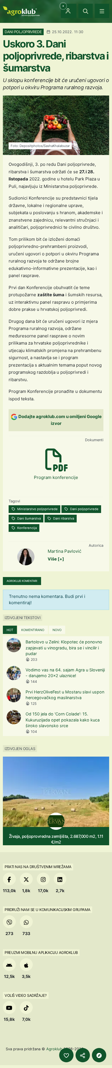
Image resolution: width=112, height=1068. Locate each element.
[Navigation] (102, 11)
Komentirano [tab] (32, 630)
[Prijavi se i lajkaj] (66, 1055)
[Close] (85, 11)
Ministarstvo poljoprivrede (37, 509)
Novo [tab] (57, 630)
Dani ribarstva (63, 518)
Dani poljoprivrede (84, 509)
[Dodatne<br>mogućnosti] (99, 1055)
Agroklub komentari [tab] (22, 580)
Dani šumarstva (28, 518)
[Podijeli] (83, 1055)
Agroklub (54, 1049)
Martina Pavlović (64, 551)
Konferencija (26, 528)
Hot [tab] (10, 630)
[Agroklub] (21, 11)
